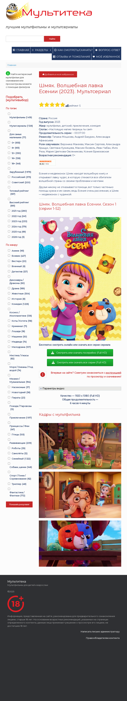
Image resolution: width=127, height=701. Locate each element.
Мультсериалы (21, 125)
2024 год (19, 226)
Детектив (20, 271)
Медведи (19, 341)
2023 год (19, 221)
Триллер (19, 484)
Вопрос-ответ (109, 50)
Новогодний (21, 392)
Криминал (19, 326)
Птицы (18, 434)
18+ (16, 163)
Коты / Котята (22, 320)
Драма (18, 288)
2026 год (18, 237)
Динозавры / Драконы (17, 282)
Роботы (18, 448)
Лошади (18, 331)
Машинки (19, 336)
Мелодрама (21, 347)
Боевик (19, 255)
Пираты (18, 397)
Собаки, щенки (21, 467)
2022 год (19, 216)
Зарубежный (20, 172)
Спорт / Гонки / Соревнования (20, 477)
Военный (18, 266)
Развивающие (21, 443)
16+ (16, 158)
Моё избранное (108, 56)
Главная (22, 50)
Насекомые (21, 387)
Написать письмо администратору (100, 631)
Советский (21, 182)
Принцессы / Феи (19, 428)
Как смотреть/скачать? (75, 50)
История (18, 298)
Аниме (18, 250)
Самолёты (19, 453)
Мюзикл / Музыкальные (20, 380)
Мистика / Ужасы (19, 357)
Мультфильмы (21, 117)
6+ (16, 147)
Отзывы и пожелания (73, 56)
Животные (21, 293)
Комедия (20, 304)
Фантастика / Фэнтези (17, 494)
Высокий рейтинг (19, 204)
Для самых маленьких (18, 136)
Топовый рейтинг (19, 192)
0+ (16, 142)
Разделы (41, 50)
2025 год (19, 231)
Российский (21, 177)
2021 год (19, 210)
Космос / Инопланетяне (21, 314)
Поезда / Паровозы (21, 408)
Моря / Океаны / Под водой (21, 369)
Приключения (21, 417)
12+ (16, 153)
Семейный (21, 458)
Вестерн (19, 261)
